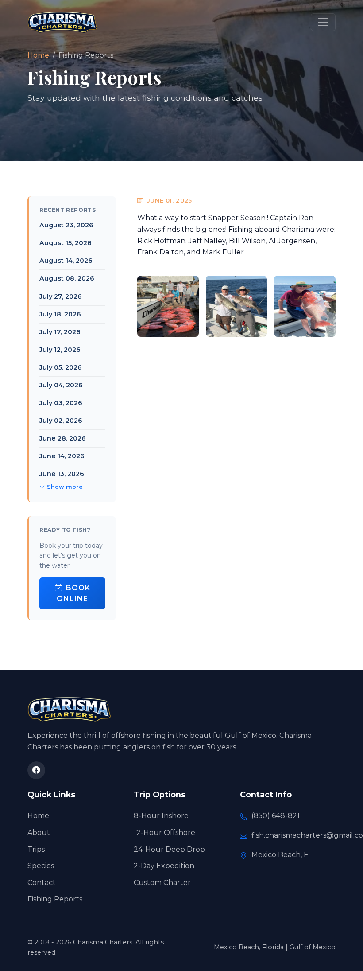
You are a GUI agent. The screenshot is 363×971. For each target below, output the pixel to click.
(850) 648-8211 (276, 815)
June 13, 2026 (61, 474)
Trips (36, 849)
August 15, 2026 (65, 243)
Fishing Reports (54, 899)
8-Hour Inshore (161, 815)
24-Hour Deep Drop (169, 849)
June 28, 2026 (62, 438)
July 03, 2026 (60, 403)
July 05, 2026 (60, 367)
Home (38, 55)
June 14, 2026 (62, 456)
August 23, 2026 (66, 225)
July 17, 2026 (60, 332)
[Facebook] (36, 770)
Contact (41, 882)
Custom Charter (162, 882)
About (38, 832)
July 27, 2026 (60, 296)
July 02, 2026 (60, 421)
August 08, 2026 (66, 278)
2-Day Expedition (164, 866)
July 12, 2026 (60, 350)
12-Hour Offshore (164, 832)
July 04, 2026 (61, 385)
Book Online (73, 593)
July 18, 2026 (60, 314)
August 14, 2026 (66, 261)
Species (40, 866)
